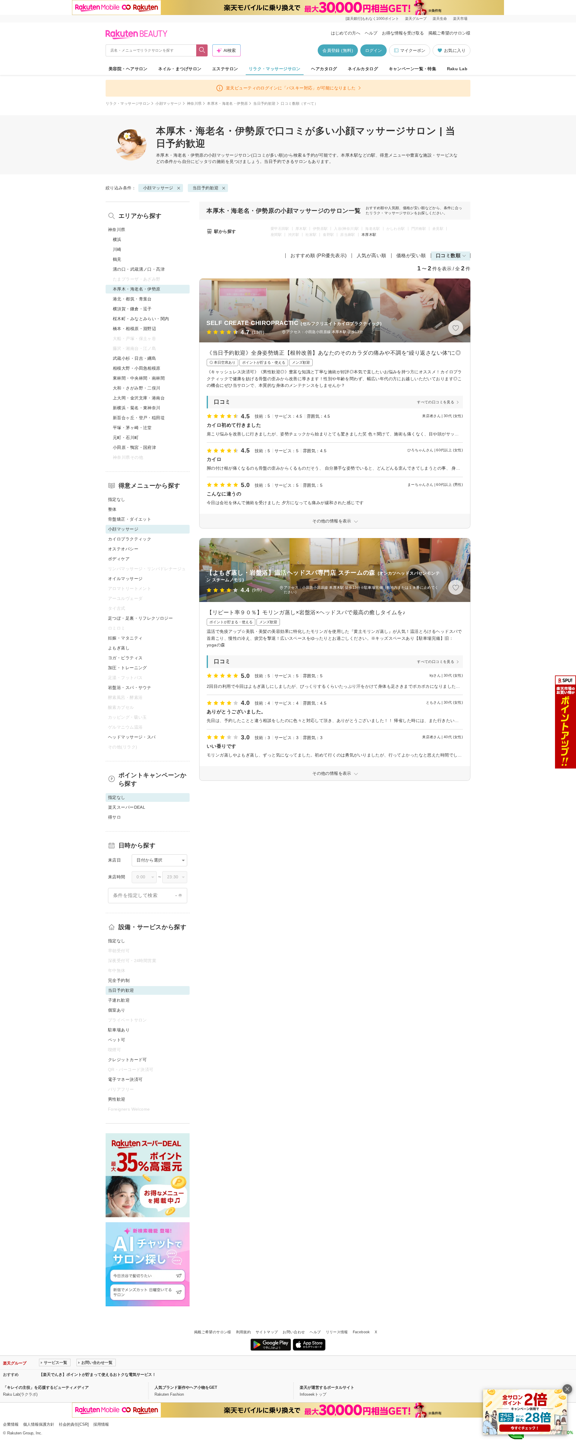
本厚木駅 (369, 235)
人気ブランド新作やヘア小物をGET (185, 1387)
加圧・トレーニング (127, 667)
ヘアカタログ (324, 68)
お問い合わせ (294, 1332)
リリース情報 (337, 1332)
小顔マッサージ (168, 103)
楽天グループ (416, 19)
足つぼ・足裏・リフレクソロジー (140, 618)
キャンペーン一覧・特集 (412, 68)
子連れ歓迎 (119, 1000)
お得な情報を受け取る (403, 33)
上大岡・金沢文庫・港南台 (139, 398)
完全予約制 (119, 980)
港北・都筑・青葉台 (132, 298)
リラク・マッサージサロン (275, 68)
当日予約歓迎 (264, 103)
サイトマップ (267, 1332)
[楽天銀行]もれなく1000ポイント (372, 19)
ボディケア (119, 558)
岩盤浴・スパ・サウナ (129, 687)
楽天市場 (460, 19)
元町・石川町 (126, 437)
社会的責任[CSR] (74, 1424)
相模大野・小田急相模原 (136, 368)
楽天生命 (440, 19)
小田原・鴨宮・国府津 (134, 447)
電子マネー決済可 (125, 1079)
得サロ (114, 817)
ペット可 (116, 1039)
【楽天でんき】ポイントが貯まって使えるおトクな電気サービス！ (97, 1374)
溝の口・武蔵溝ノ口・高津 (139, 269)
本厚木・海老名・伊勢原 (227, 103)
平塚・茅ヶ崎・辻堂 (132, 427)
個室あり (116, 1010)
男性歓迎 (116, 1099)
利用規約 (243, 1332)
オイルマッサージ (125, 578)
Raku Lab (457, 68)
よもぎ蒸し (119, 647)
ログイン (373, 50)
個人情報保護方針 (38, 1424)
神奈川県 (194, 103)
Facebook (361, 1332)
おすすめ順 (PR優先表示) (318, 255)
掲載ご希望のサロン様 (449, 33)
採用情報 (101, 1424)
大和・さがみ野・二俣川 (136, 388)
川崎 (117, 249)
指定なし (116, 499)
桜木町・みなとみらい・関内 (141, 318)
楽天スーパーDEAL (126, 807)
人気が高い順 (371, 255)
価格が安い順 (411, 255)
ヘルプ (371, 33)
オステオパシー (123, 548)
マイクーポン (412, 50)
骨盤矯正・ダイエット (129, 519)
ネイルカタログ (363, 68)
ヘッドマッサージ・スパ (132, 737)
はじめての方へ (345, 33)
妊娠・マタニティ (125, 638)
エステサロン (225, 68)
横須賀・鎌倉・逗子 (132, 308)
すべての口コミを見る (435, 402)
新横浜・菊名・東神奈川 (136, 407)
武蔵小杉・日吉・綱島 (134, 358)
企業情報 (11, 1424)
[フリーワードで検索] (202, 50)
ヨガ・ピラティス (125, 657)
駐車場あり (119, 1029)
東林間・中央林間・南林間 (139, 378)
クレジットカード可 (127, 1059)
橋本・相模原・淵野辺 (134, 328)
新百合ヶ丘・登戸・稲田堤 (139, 417)
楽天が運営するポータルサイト (327, 1387)
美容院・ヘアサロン (128, 68)
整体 (112, 509)
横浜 (117, 239)
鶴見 (117, 259)
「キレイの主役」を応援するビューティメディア (46, 1387)
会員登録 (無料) (337, 50)
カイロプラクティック (129, 539)
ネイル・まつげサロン (179, 68)
